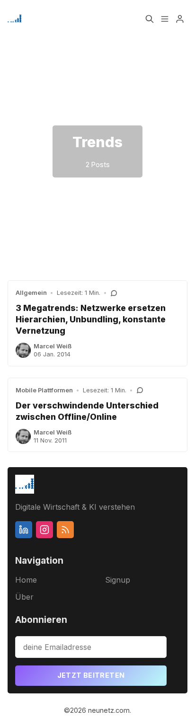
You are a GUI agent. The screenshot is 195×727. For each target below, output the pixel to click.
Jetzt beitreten (91, 675)
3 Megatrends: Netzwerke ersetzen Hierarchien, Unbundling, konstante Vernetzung (91, 319)
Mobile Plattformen (44, 390)
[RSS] (65, 529)
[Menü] (164, 19)
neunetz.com (109, 710)
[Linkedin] (23, 529)
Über (24, 597)
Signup (117, 580)
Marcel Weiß (52, 346)
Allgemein (31, 292)
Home (26, 580)
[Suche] (149, 19)
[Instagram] (44, 529)
